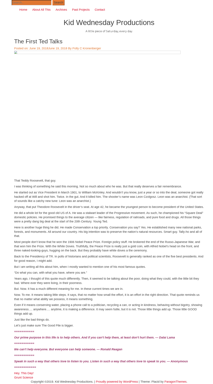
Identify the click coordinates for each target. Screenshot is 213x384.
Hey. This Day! (24, 373)
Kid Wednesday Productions (109, 22)
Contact (100, 9)
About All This (41, 9)
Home (23, 9)
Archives (61, 9)
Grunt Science (23, 377)
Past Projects (81, 9)
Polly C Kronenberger (86, 48)
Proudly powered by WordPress (117, 381)
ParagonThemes (175, 381)
